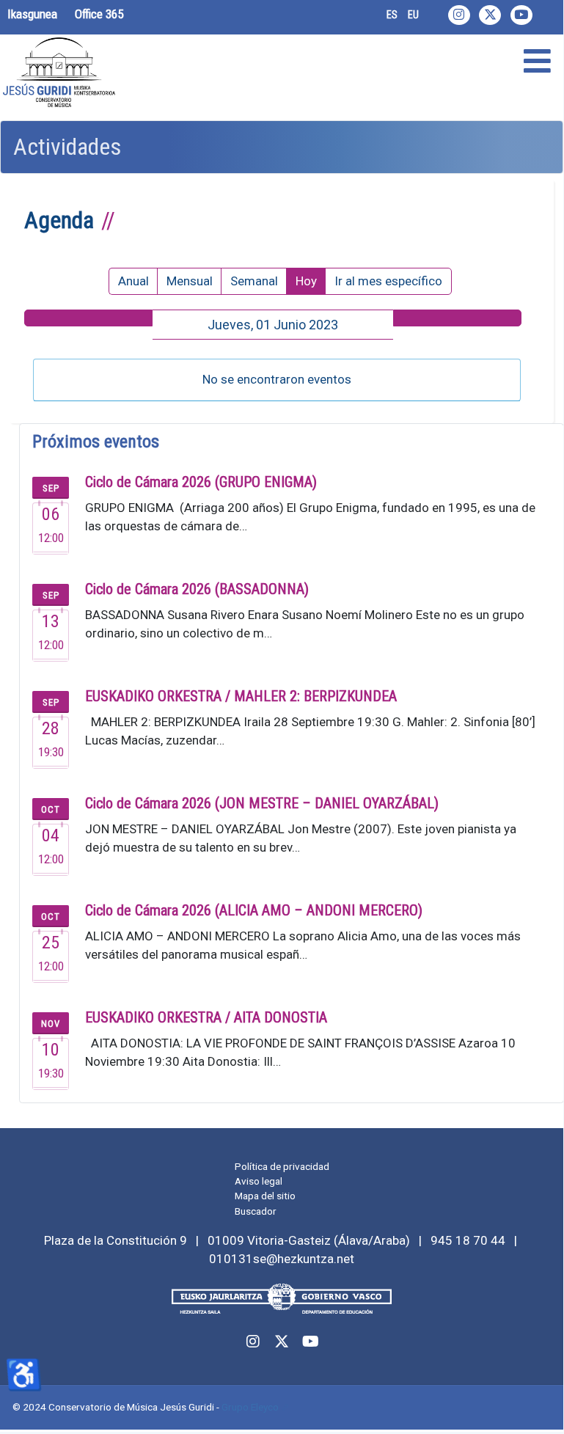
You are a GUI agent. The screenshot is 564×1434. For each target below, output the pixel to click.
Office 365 (99, 14)
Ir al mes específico (388, 281)
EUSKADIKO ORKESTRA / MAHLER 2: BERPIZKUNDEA (241, 696)
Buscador (255, 1211)
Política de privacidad (282, 1166)
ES (392, 15)
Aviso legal (258, 1181)
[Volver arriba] (536, 1403)
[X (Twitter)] (490, 15)
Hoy (306, 281)
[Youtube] (521, 15)
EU (413, 15)
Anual (133, 281)
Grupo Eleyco (250, 1407)
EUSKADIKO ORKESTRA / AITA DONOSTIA (206, 1017)
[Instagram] (459, 15)
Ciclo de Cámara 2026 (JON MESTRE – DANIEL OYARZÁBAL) (262, 803)
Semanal (254, 281)
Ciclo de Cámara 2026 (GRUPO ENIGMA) (201, 482)
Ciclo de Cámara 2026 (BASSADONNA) (197, 589)
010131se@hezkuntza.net (281, 1258)
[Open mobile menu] (537, 61)
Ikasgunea (32, 14)
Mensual (189, 281)
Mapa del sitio (265, 1195)
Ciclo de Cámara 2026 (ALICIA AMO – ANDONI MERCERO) (253, 910)
